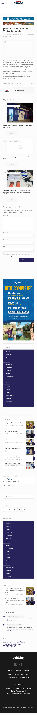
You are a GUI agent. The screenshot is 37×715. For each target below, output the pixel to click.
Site (4, 247)
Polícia (8, 386)
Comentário (7, 215)
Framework (13, 642)
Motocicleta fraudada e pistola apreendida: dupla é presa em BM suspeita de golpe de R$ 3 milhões (18, 192)
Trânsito (8, 398)
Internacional (9, 376)
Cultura (8, 358)
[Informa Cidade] (18, 2)
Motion (22, 642)
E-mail (5, 240)
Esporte (8, 370)
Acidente (8, 351)
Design (5, 642)
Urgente (8, 405)
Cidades (8, 354)
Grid (18, 642)
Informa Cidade (17, 34)
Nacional (8, 383)
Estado (8, 373)
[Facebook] (17, 710)
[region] (18, 18)
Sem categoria (10, 395)
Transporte (9, 401)
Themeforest (9, 644)
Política (8, 389)
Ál (17, 646)
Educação (9, 367)
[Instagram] (20, 710)
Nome (5, 232)
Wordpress (9, 646)
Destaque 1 (9, 361)
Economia (9, 364)
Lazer (7, 379)
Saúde (8, 392)
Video (19, 644)
